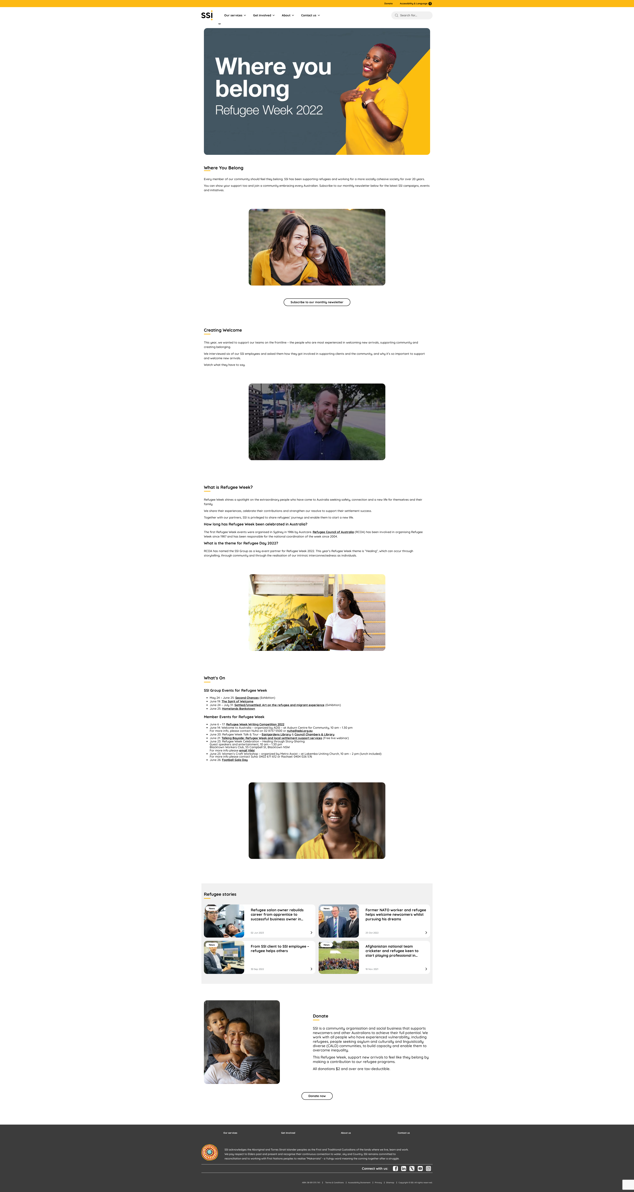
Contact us (308, 15)
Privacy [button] (378, 1182)
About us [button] (346, 1133)
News (212, 908)
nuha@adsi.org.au (300, 731)
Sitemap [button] (390, 1182)
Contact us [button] (404, 1133)
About (286, 15)
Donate (388, 3)
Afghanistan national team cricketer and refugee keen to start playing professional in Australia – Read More (374, 957)
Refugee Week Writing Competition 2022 (255, 724)
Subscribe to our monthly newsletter (317, 302)
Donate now (317, 1096)
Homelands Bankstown (238, 709)
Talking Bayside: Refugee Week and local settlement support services (272, 738)
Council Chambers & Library (315, 734)
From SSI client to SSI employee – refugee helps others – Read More (259, 957)
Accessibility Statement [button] (359, 1182)
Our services (233, 15)
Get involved (262, 15)
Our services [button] (230, 1133)
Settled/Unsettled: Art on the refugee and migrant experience (279, 705)
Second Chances (247, 698)
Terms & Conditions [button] (334, 1182)
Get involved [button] (288, 1133)
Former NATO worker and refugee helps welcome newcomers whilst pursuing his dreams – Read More (374, 921)
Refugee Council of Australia (333, 532)
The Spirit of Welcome (237, 701)
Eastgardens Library (276, 734)
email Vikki (247, 750)
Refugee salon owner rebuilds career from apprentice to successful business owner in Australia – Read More (259, 921)
